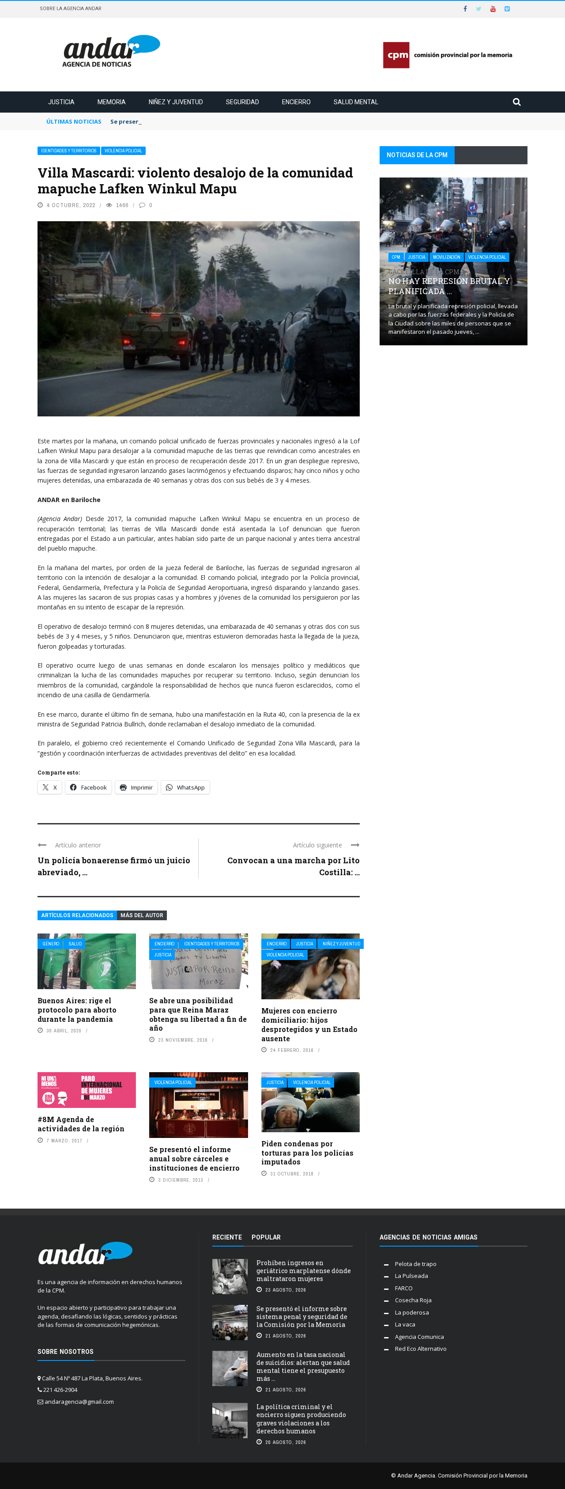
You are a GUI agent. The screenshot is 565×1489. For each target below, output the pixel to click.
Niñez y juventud (176, 102)
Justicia (61, 102)
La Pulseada (411, 1276)
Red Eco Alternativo (421, 1349)
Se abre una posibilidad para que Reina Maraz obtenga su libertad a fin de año (198, 1014)
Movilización (446, 257)
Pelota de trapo (416, 1264)
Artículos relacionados (77, 915)
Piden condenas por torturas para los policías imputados (307, 1153)
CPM (396, 257)
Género (51, 944)
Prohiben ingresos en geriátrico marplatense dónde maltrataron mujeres (303, 1270)
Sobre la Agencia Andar (71, 8)
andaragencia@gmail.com (79, 1402)
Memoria (112, 102)
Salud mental (356, 102)
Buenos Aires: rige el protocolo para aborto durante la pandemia (77, 1010)
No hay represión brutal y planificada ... (449, 282)
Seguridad (242, 102)
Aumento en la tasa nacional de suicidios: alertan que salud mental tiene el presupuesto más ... (303, 1366)
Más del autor (142, 915)
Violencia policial (123, 151)
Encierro (296, 102)
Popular (266, 1237)
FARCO (404, 1288)
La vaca (405, 1324)
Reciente (227, 1237)
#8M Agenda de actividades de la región (81, 1124)
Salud (75, 944)
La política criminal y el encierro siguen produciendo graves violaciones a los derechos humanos (301, 1418)
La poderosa (412, 1312)
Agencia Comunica (419, 1337)
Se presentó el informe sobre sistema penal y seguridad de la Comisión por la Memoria (301, 1316)
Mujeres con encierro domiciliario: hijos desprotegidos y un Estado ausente (309, 1024)
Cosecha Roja (413, 1300)
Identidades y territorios (69, 151)
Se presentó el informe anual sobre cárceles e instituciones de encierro (194, 1158)
